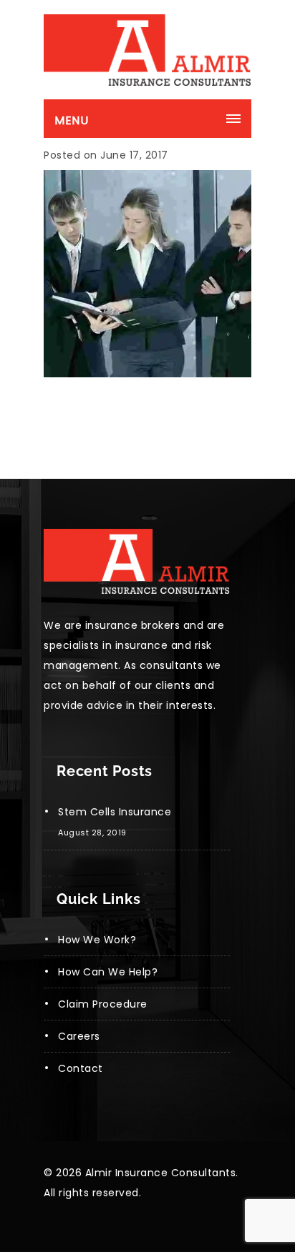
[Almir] (147, 50)
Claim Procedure (103, 1004)
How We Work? (97, 940)
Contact (80, 1068)
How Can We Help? (108, 972)
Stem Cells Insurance (114, 812)
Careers (79, 1036)
